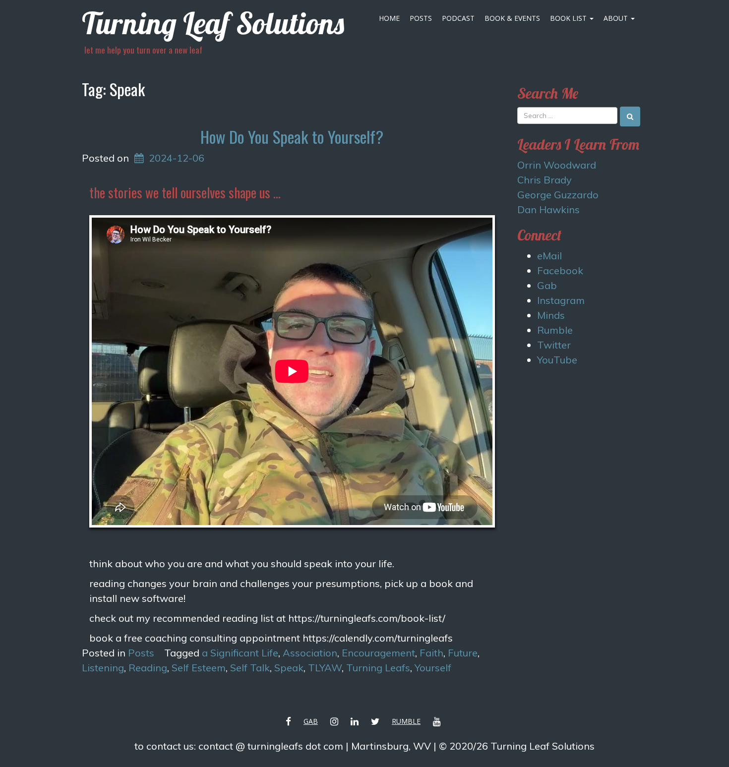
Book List (569, 18)
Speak (289, 667)
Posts (421, 18)
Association (310, 653)
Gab (547, 285)
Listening (103, 667)
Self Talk (250, 667)
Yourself (433, 667)
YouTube (557, 360)
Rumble (555, 330)
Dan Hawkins (548, 209)
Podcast (458, 18)
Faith (431, 653)
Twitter (554, 345)
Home (389, 18)
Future (463, 653)
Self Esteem (199, 667)
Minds (551, 315)
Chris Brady (544, 180)
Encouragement (378, 653)
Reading (147, 667)
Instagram (561, 300)
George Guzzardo (558, 194)
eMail (549, 255)
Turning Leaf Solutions (213, 23)
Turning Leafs (378, 667)
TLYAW (325, 667)
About (617, 18)
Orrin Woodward (556, 165)
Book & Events (512, 18)
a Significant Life (240, 653)
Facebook (560, 270)
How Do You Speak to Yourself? (291, 136)
